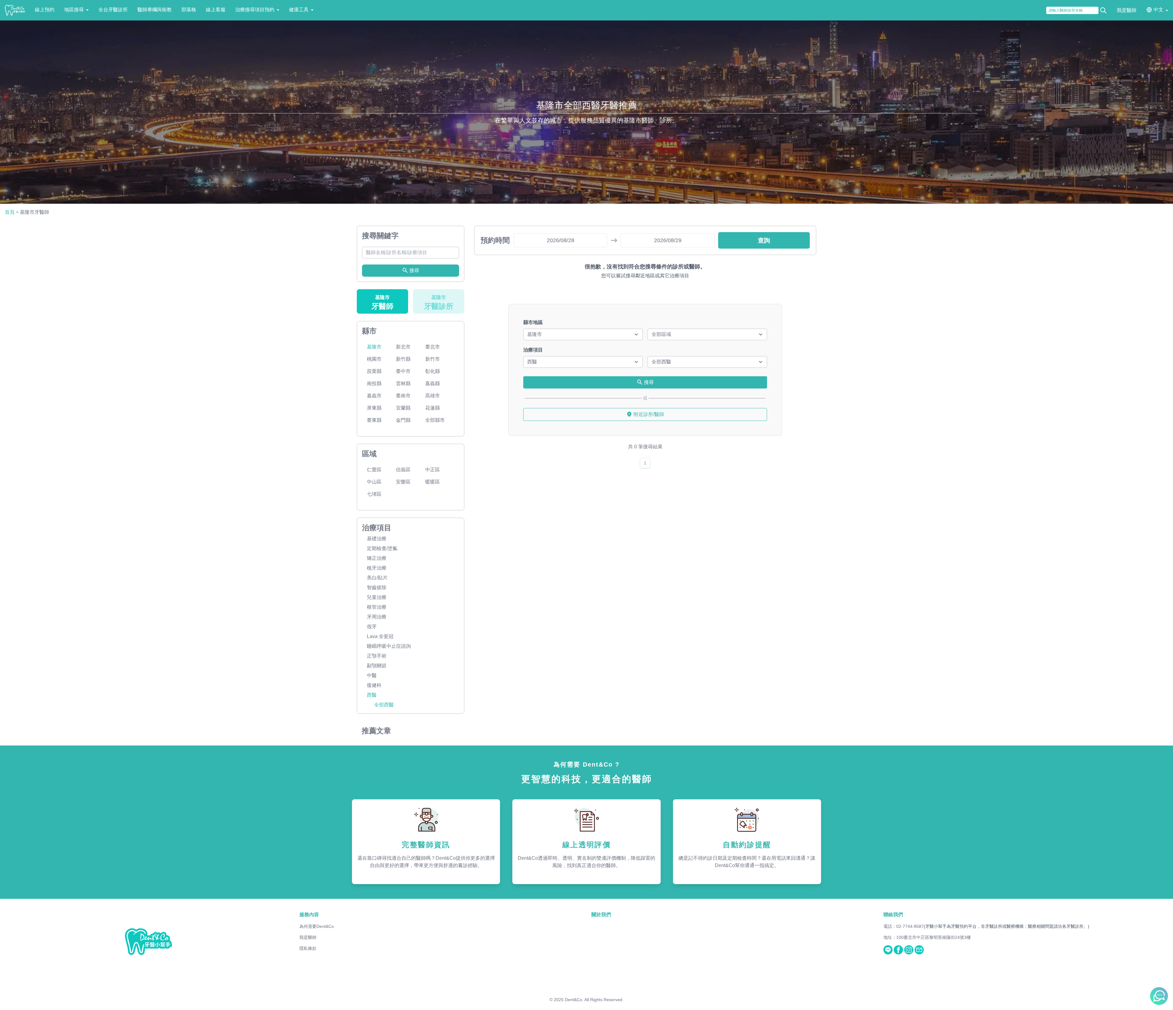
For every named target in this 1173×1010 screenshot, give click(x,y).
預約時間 (495, 240)
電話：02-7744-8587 (903, 926)
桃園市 (374, 359)
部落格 (188, 9)
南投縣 (374, 383)
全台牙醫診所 (113, 9)
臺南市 (403, 395)
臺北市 (432, 346)
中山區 (374, 481)
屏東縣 (374, 407)
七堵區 (374, 494)
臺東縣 (374, 420)
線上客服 (215, 9)
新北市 (403, 346)
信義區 (403, 469)
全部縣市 (435, 420)
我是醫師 (1126, 10)
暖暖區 (432, 481)
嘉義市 (374, 395)
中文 (1158, 9)
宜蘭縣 (403, 407)
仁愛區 (374, 469)
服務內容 (309, 914)
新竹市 (432, 359)
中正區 (432, 469)
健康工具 (299, 9)
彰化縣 (432, 371)
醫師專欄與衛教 (154, 9)
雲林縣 (403, 383)
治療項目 (533, 349)
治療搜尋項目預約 (254, 9)
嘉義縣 (432, 383)
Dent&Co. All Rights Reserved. (594, 999)
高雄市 (432, 395)
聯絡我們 (893, 914)
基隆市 (374, 346)
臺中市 (403, 371)
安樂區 (403, 481)
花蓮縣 (432, 407)
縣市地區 (533, 322)
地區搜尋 (74, 9)
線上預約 (44, 9)
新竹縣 (403, 359)
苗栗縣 (374, 371)
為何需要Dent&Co (316, 926)
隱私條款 (307, 948)
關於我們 (601, 914)
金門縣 (403, 420)
